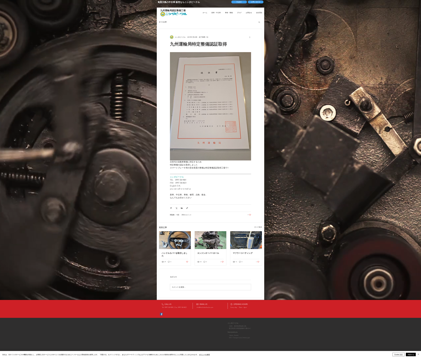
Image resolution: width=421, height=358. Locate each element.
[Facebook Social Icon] (161, 314)
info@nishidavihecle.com (205, 307)
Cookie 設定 (398, 354)
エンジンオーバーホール (208, 253)
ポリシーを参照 (204, 354)
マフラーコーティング (243, 253)
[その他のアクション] (249, 37)
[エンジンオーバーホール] (210, 240)
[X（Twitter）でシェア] (176, 208)
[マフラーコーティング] (246, 240)
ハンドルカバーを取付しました (174, 254)
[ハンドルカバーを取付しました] (175, 240)
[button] (259, 22)
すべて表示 (258, 227)
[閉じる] (418, 354)
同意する (411, 354)
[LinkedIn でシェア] (182, 208)
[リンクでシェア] (187, 208)
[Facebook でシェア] (171, 208)
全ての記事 (163, 22)
